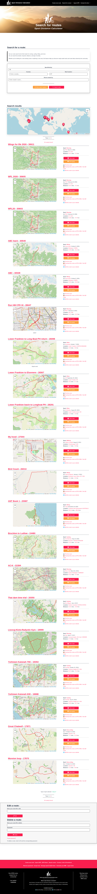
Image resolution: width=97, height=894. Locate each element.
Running (69, 148)
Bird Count (13, 469)
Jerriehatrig (68, 410)
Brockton (71, 540)
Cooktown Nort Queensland (75, 508)
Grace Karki (68, 246)
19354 (36, 662)
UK (77, 379)
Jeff (66, 378)
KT (69, 151)
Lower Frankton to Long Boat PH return (27, 339)
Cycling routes (84, 876)
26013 (24, 469)
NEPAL (76, 248)
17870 (26, 758)
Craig (66, 506)
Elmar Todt (67, 571)
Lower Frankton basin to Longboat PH (27, 405)
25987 (25, 501)
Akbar (66, 310)
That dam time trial (17, 597)
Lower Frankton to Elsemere (22, 372)
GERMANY (81, 572)
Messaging (72, 161)
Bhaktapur (71, 248)
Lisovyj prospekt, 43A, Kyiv (75, 637)
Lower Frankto (72, 379)
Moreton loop (14, 758)
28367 (41, 372)
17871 (28, 726)
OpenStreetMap (81, 133)
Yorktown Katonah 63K (19, 694)
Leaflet (71, 133)
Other (68, 342)
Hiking (68, 244)
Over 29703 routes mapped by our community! (13, 875)
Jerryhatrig (67, 344)
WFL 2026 (13, 176)
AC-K (10, 565)
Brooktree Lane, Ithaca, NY (75, 476)
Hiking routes (83, 875)
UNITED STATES (82, 605)
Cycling (69, 537)
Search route (57, 87)
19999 (41, 630)
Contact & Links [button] (85, 3)
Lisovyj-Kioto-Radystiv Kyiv (22, 630)
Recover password (28, 865)
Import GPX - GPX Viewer (41, 862)
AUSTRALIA (85, 508)
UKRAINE (84, 637)
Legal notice (70, 865)
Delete (15, 834)
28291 (51, 405)
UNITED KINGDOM (81, 346)
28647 (28, 305)
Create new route (56, 3)
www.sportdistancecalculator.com (48, 877)
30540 (23, 241)
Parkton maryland (73, 605)
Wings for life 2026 (17, 144)
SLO (72, 151)
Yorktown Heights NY (74, 669)
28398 (52, 339)
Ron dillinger (68, 603)
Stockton (71, 733)
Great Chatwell (15, 726)
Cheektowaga (72, 444)
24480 (32, 533)
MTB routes (84, 878)
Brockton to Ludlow (18, 533)
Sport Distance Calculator (20, 3)
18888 (36, 694)
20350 (31, 597)
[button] (48, 119)
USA (77, 444)
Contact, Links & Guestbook (64, 862)
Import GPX (76, 3)
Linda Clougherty (69, 474)
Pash (66, 635)
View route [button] (72, 158)
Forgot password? (11, 838)
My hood (12, 437)
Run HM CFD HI (15, 305)
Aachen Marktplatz (72, 572)
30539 (17, 273)
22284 (18, 565)
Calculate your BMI (61, 865)
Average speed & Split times (48, 865)
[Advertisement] (48, 40)
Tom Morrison (68, 538)
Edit (15, 816)
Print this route (68, 165)
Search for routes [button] (67, 3)
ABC (10, 273)
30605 (23, 176)
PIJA (66, 149)
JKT (69, 312)
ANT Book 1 (14, 501)
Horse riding (70, 730)
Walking (69, 440)
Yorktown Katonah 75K (19, 662)
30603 (20, 208)
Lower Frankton (72, 346)
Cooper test (37, 865)
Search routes (52, 862)
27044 (21, 437)
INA (72, 312)
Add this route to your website (72, 170)
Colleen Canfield (69, 442)
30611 (31, 144)
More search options (41, 87)
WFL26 (11, 208)
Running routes (84, 873)
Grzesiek (67, 667)
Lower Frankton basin (74, 412)
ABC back (13, 241)
